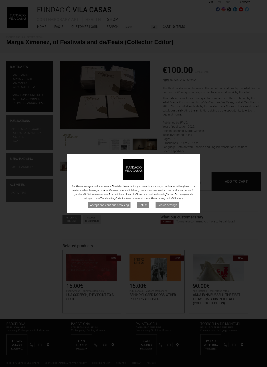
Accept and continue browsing (109, 205)
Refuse (143, 205)
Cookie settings (167, 205)
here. (181, 198)
